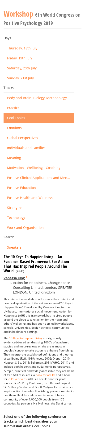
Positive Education (21, 187)
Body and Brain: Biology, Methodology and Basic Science (40, 98)
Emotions (14, 127)
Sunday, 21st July (20, 78)
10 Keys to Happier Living (25, 338)
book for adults (45, 375)
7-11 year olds (17, 379)
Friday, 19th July (19, 58)
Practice (13, 108)
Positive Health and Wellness (30, 197)
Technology (16, 217)
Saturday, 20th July (22, 68)
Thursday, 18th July (22, 48)
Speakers (14, 247)
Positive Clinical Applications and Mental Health (40, 177)
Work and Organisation (25, 227)
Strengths (14, 207)
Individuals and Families (26, 147)
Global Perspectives (22, 137)
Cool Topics (16, 118)
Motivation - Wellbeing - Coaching (33, 167)
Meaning (14, 157)
